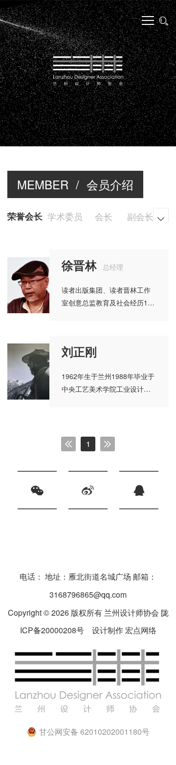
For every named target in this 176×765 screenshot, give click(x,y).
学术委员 (65, 216)
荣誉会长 (25, 216)
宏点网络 (140, 630)
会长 (103, 216)
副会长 (140, 216)
